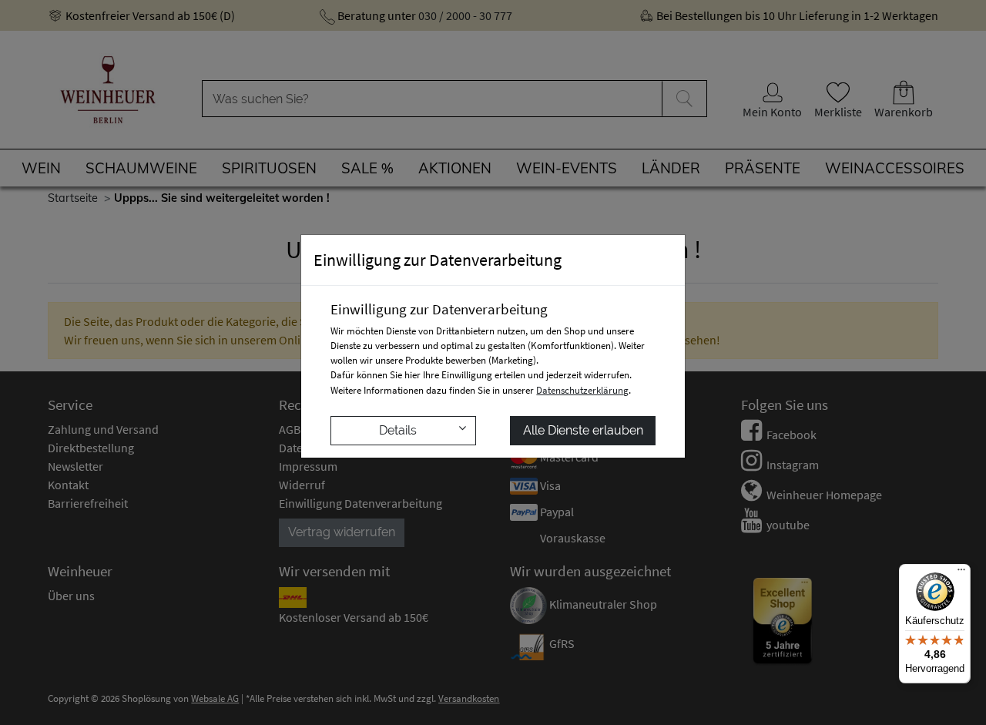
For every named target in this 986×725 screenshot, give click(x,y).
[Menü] (961, 573)
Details (398, 430)
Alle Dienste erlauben (583, 430)
